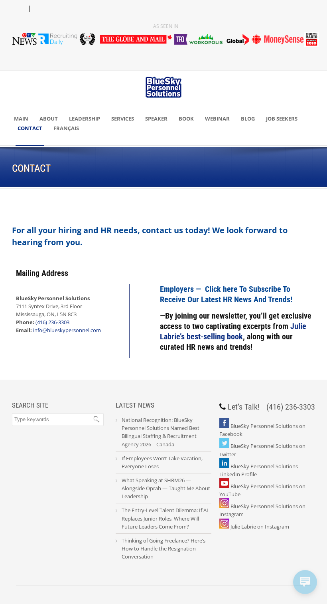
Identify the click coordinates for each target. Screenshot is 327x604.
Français (66, 128)
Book (186, 118)
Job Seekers (281, 118)
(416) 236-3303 (52, 322)
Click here (221, 289)
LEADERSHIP (84, 118)
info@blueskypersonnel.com (67, 330)
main (21, 118)
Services (122, 118)
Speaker (156, 118)
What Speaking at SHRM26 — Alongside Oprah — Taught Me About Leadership (166, 488)
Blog (248, 118)
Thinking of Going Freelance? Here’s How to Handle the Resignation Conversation (163, 548)
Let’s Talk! (244, 407)
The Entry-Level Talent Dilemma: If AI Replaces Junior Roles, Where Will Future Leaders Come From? (165, 518)
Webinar (217, 118)
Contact (30, 128)
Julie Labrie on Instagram (259, 526)
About (48, 118)
